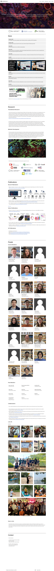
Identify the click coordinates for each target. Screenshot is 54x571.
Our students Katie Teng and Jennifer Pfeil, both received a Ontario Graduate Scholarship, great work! (22, 43)
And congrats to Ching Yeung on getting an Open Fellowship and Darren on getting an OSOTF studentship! (22, 40)
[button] (9, 149)
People (50, 1)
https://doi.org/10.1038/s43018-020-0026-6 (26, 223)
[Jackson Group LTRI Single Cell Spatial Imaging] (4, 1)
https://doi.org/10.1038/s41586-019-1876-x (14, 211)
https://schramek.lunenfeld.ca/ (18, 412)
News (40, 1)
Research (43, 1)
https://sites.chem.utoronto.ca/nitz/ (19, 419)
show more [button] (9, 206)
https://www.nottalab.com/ (36, 414)
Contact (52, 1)
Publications (46, 1)
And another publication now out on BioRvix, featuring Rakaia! (17, 46)
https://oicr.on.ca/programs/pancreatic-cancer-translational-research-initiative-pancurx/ (20, 118)
